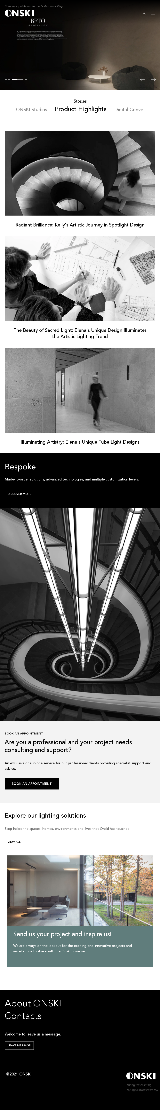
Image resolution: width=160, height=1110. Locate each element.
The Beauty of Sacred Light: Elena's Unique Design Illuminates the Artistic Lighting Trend (80, 333)
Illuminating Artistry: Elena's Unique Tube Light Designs (80, 442)
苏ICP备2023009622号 (138, 1085)
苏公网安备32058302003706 (142, 1090)
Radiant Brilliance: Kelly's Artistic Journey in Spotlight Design (80, 225)
